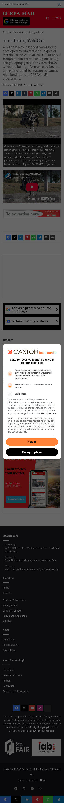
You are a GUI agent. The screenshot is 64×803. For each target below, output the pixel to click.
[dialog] (32, 401)
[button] (32, 394)
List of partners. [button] (48, 413)
